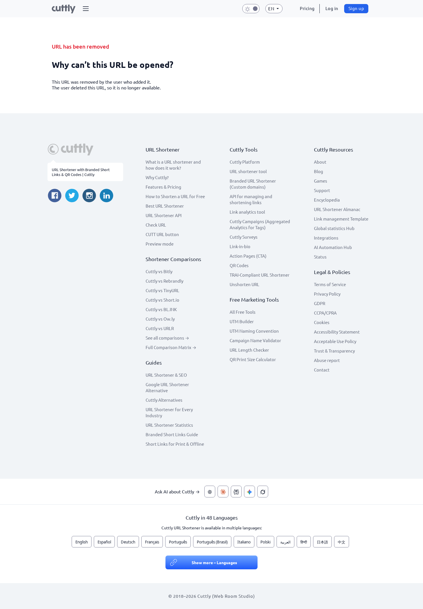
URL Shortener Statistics (169, 425)
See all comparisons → (167, 337)
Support (322, 190)
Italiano (244, 542)
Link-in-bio (240, 246)
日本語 (322, 542)
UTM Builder (242, 321)
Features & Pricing (163, 186)
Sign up (356, 8)
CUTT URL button (162, 234)
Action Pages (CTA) (248, 255)
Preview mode (160, 243)
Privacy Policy (327, 293)
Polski (265, 542)
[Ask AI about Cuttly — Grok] (262, 491)
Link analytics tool (247, 212)
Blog (318, 171)
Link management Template (341, 218)
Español (104, 542)
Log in (331, 8)
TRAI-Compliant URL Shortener (259, 274)
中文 (341, 542)
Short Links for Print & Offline (175, 444)
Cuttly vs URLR (160, 328)
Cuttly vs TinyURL (162, 290)
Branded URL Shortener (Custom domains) (253, 183)
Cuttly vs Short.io (162, 299)
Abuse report (327, 360)
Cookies (321, 322)
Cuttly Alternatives (164, 400)
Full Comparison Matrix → (171, 347)
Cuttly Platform (245, 161)
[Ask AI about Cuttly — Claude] (223, 491)
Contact (321, 369)
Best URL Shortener (165, 205)
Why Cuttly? (157, 177)
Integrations (326, 237)
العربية (285, 542)
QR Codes (239, 265)
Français (152, 542)
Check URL (156, 224)
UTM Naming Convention (254, 331)
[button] (86, 8)
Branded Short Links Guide (172, 434)
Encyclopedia (327, 199)
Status (320, 256)
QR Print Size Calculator (253, 359)
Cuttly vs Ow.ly (160, 318)
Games (320, 180)
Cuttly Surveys (244, 237)
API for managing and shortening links (251, 199)
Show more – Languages (214, 562)
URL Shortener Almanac (337, 209)
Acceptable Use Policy (335, 341)
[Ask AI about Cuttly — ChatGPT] (209, 491)
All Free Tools (243, 312)
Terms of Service (330, 284)
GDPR (319, 303)
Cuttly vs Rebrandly (164, 281)
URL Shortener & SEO (166, 375)
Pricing (307, 8)
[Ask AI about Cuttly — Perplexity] (236, 491)
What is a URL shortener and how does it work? (173, 165)
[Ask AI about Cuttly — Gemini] (249, 491)
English (81, 542)
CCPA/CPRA (325, 312)
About (320, 161)
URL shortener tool (248, 171)
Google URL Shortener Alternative (167, 387)
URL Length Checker (249, 350)
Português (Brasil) (212, 542)
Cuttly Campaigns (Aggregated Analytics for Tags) (260, 224)
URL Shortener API (164, 215)
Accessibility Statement (337, 331)
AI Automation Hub (333, 247)
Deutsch (128, 542)
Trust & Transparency (334, 350)
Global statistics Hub (334, 228)
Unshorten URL (244, 284)
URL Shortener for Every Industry (169, 412)
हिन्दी (303, 542)
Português (178, 542)
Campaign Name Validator (255, 340)
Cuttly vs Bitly (159, 271)
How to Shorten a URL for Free (175, 196)
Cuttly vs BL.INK (161, 309)
